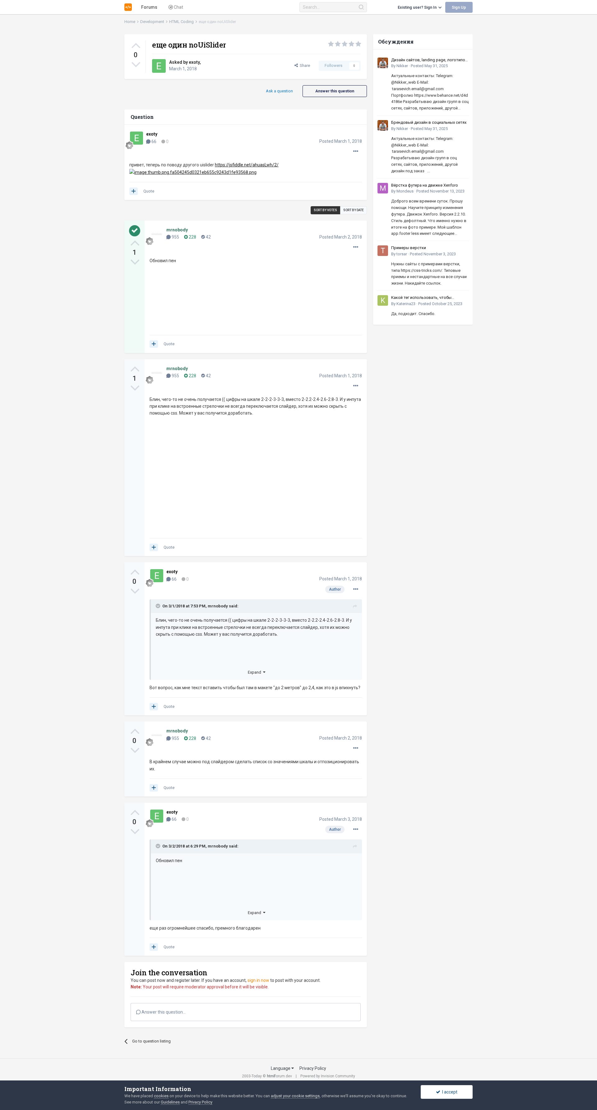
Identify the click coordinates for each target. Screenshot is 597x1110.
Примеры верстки (408, 247)
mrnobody (218, 606)
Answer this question (334, 91)
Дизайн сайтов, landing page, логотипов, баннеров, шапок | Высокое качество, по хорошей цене (430, 60)
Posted (340, 141)
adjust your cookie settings (295, 1096)
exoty (194, 62)
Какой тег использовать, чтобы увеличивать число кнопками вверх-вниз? (426, 298)
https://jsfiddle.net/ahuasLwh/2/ (247, 164)
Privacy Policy (312, 1068)
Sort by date (353, 210)
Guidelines (170, 1102)
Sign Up (459, 7)
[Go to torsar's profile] (382, 250)
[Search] (361, 7)
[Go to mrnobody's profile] (156, 233)
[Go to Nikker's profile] (382, 63)
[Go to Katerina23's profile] (382, 300)
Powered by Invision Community (327, 1076)
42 (208, 237)
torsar (401, 254)
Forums (149, 7)
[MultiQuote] (133, 191)
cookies (161, 1096)
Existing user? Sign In (418, 7)
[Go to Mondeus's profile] (382, 188)
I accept (448, 1091)
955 (175, 237)
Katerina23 (405, 303)
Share (304, 65)
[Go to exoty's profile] (159, 66)
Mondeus (405, 191)
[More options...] (355, 151)
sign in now (258, 980)
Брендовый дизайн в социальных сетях (428, 122)
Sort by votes (325, 210)
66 (153, 141)
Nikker (402, 65)
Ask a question (279, 91)
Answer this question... (163, 1012)
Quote (148, 191)
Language (281, 1068)
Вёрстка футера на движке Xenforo (424, 185)
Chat (178, 7)
